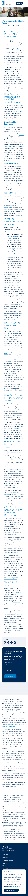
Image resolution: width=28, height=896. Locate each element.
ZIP (5, 668)
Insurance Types (8, 662)
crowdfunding (8, 207)
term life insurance (12, 236)
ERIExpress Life (14, 470)
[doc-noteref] (9, 51)
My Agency (19, 3)
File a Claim (5, 857)
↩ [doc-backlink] (25, 795)
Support (4, 865)
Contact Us (5, 868)
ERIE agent (7, 354)
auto (19, 496)
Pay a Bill (4, 863)
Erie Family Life (17, 111)
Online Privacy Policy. (16, 886)
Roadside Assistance (7, 860)
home (5, 498)
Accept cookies (10, 890)
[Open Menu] (25, 3)
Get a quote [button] (9, 676)
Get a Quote (5, 854)
